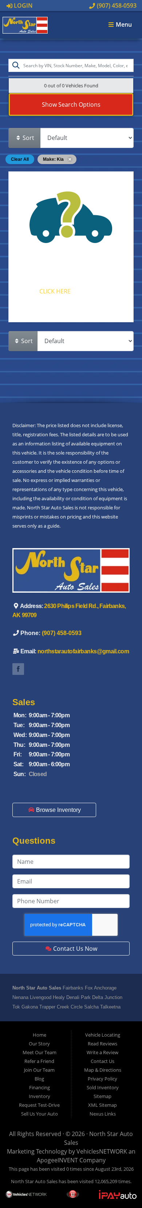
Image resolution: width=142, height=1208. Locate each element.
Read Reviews (102, 1043)
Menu (123, 25)
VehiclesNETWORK (101, 1151)
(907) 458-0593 (116, 5)
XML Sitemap (102, 1105)
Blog (39, 1078)
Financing (39, 1087)
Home (39, 1035)
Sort (27, 138)
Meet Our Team (39, 1052)
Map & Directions (102, 1070)
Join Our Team (39, 1070)
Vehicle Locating (102, 1035)
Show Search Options (71, 104)
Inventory (39, 1096)
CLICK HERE (55, 291)
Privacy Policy (102, 1078)
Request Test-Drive (39, 1105)
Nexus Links (103, 1113)
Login (22, 5)
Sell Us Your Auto (39, 1113)
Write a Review (102, 1052)
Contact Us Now (74, 949)
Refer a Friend (39, 1061)
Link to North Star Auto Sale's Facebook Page (18, 669)
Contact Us (102, 1061)
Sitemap (102, 1096)
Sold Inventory (103, 1087)
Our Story (39, 1043)
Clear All (20, 159)
